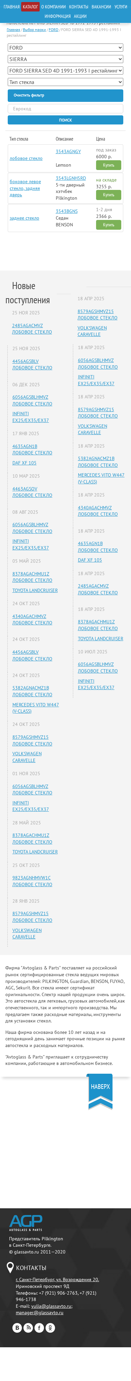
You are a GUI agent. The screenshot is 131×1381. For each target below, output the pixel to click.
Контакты (78, 7)
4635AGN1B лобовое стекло (32, 449)
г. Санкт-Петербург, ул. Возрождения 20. (57, 1279)
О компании (53, 7)
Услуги (121, 7)
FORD (53, 29)
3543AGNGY (68, 151)
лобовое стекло (26, 158)
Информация (58, 16)
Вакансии (101, 7)
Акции (80, 16)
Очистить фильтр (29, 94)
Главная (11, 7)
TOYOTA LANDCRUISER (35, 590)
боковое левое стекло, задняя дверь (25, 188)
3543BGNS (67, 211)
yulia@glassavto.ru (51, 1306)
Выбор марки (34, 29)
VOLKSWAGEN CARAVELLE (27, 757)
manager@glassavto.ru (39, 1312)
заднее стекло (24, 218)
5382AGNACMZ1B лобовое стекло (32, 691)
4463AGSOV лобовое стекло (32, 492)
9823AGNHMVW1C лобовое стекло (32, 881)
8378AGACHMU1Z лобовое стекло (32, 577)
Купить (108, 165)
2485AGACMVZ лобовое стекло (32, 328)
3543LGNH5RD (71, 178)
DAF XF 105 (24, 463)
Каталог (30, 7)
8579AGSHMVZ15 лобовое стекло (32, 740)
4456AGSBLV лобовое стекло (32, 364)
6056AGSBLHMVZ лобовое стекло (32, 400)
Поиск (65, 119)
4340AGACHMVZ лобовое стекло (32, 619)
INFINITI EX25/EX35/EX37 (30, 417)
